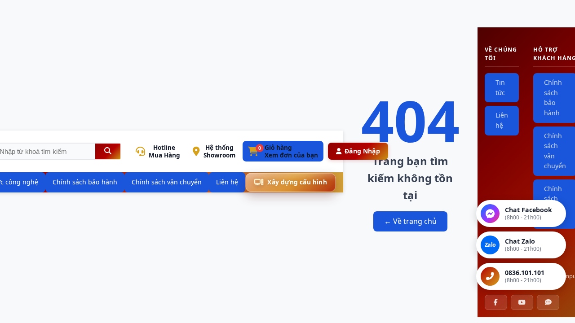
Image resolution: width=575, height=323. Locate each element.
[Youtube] (522, 302)
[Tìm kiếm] (107, 151)
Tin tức (500, 87)
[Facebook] (496, 302)
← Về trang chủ (410, 221)
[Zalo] (548, 302)
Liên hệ (501, 120)
